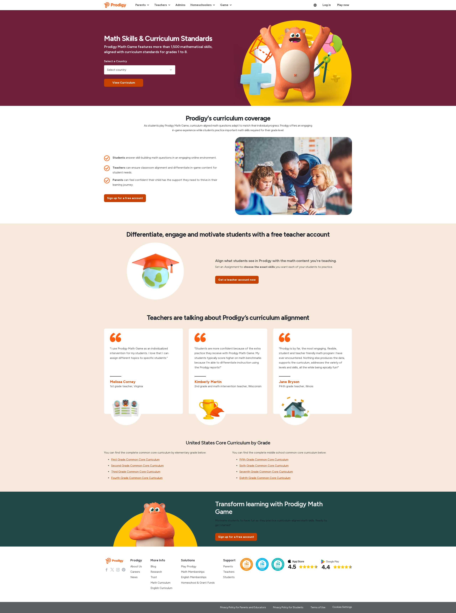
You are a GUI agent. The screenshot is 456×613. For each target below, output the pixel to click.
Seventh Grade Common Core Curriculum (266, 471)
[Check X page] (112, 569)
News (134, 577)
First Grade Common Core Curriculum (135, 459)
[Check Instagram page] (118, 569)
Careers (135, 571)
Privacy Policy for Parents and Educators (243, 607)
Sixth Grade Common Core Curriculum (264, 465)
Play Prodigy (188, 566)
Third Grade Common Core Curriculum (135, 471)
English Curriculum (161, 588)
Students (229, 577)
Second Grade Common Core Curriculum (137, 465)
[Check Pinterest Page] (123, 569)
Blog (153, 566)
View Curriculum (123, 82)
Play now (343, 5)
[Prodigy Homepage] (115, 561)
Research (156, 571)
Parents (228, 566)
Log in (327, 5)
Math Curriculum (160, 582)
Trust (154, 577)
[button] (142, 5)
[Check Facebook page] (106, 569)
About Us (136, 566)
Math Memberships (192, 571)
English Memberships (193, 577)
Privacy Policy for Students (288, 607)
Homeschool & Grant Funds (198, 582)
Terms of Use (317, 607)
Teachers (228, 571)
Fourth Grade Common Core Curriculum (137, 478)
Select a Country (115, 61)
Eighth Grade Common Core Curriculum (265, 478)
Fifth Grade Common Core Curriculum (263, 459)
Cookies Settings (342, 607)
